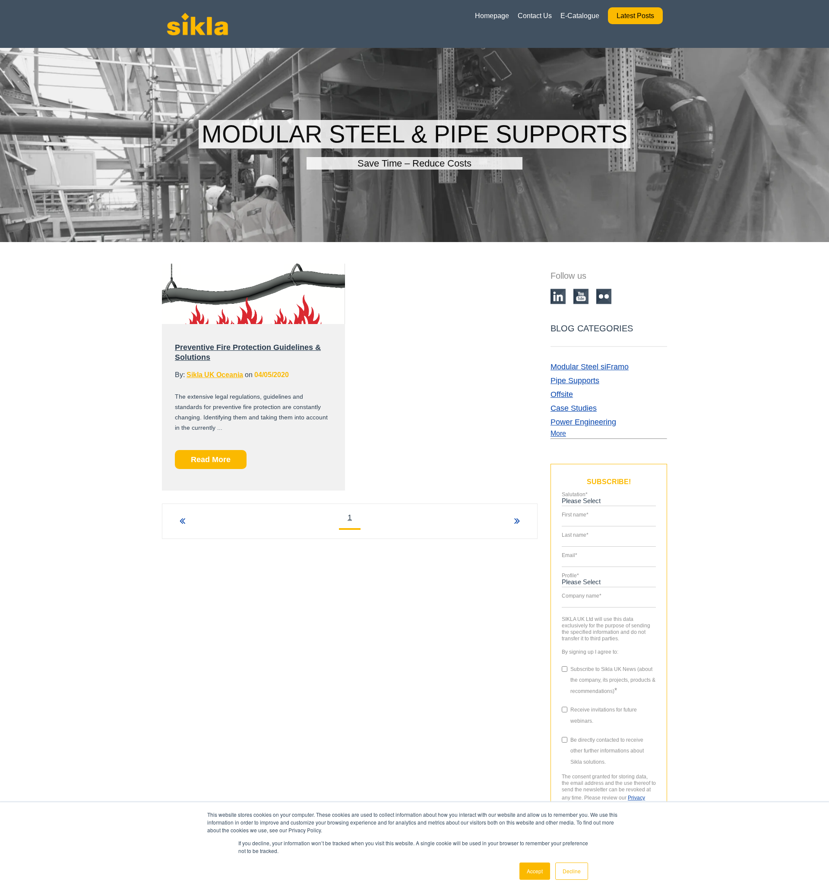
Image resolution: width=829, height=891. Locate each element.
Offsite (562, 394)
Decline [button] (572, 871)
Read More (211, 459)
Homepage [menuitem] (492, 15)
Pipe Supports (575, 380)
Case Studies (574, 408)
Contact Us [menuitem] (535, 15)
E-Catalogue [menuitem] (579, 15)
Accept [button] (535, 871)
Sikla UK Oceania (215, 374)
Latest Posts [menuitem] (635, 15)
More (558, 433)
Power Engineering (583, 422)
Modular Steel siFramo (590, 366)
